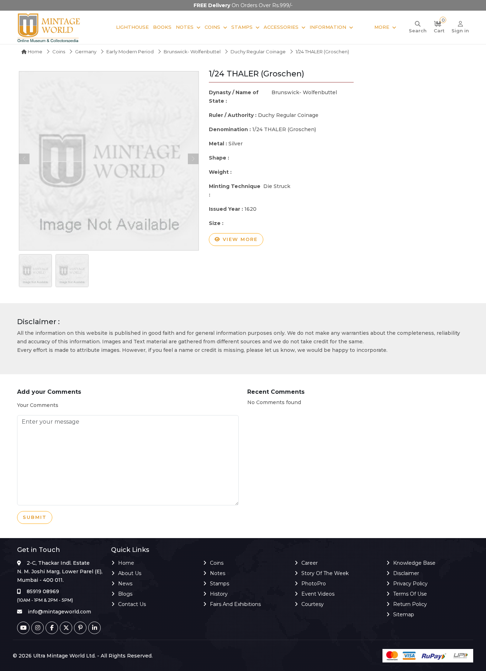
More (381, 27)
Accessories (281, 27)
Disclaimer (406, 573)
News (125, 583)
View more (239, 239)
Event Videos (317, 594)
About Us (129, 573)
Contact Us (132, 604)
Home (34, 51)
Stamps (242, 27)
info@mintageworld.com (59, 611)
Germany (85, 51)
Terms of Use (410, 594)
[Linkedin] (94, 628)
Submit (35, 517)
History (219, 594)
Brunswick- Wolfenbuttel (192, 51)
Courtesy (312, 604)
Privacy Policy (410, 583)
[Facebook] (52, 628)
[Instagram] (37, 628)
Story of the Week (325, 573)
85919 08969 (43, 591)
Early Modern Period (130, 51)
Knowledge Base (414, 563)
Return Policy (410, 604)
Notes (185, 27)
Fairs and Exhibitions (235, 604)
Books (162, 27)
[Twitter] (66, 628)
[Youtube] (23, 628)
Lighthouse (132, 27)
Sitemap (403, 614)
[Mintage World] (49, 27)
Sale (363, 27)
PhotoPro (313, 583)
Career (309, 563)
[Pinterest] (80, 628)
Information (328, 27)
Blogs (125, 594)
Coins (212, 27)
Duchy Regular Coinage (258, 51)
